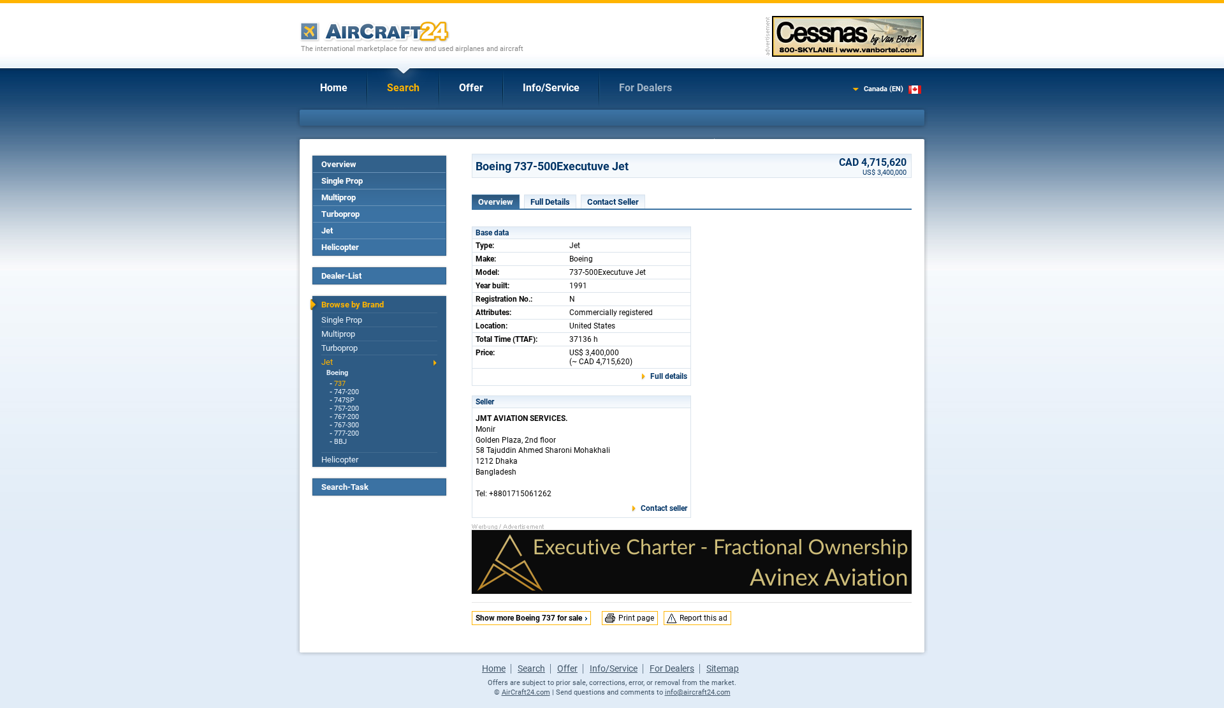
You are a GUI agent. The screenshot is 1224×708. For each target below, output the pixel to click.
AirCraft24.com (526, 692)
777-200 (346, 433)
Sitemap (722, 668)
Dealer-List (341, 276)
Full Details (550, 202)
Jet (327, 230)
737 (340, 384)
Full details (668, 376)
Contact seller (664, 508)
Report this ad (703, 618)
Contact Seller (613, 202)
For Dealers (645, 88)
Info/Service (551, 88)
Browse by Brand (352, 304)
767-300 (346, 425)
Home (333, 88)
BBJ (340, 442)
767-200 (346, 417)
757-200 (346, 408)
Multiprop (338, 197)
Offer (471, 88)
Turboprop (340, 214)
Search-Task (344, 487)
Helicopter (340, 247)
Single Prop (342, 181)
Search (403, 88)
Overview (338, 164)
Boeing (337, 373)
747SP (344, 400)
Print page (636, 618)
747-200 (346, 392)
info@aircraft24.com (698, 692)
